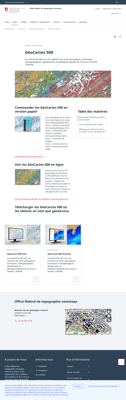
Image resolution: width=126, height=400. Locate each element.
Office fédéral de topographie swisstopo (45, 8)
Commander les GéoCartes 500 (28, 156)
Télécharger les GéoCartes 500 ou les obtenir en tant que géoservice (92, 130)
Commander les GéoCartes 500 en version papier (92, 118)
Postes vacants (73, 372)
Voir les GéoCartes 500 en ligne (91, 124)
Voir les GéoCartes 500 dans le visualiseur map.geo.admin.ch (40, 199)
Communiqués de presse (74, 379)
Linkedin (41, 374)
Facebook (42, 366)
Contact (70, 366)
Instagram (42, 370)
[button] (15, 22)
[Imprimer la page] (114, 36)
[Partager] (119, 36)
